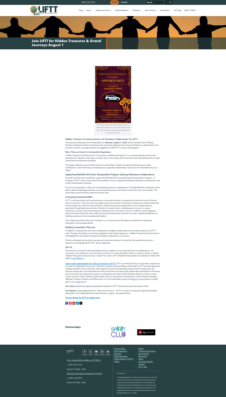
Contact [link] (124, 2)
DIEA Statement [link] (120, 356)
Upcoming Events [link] (145, 362)
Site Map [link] (117, 354)
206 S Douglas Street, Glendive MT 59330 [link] (84, 374)
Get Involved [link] (164, 10)
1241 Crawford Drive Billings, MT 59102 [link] (84, 360)
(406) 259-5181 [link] (75, 365)
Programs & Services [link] (103, 10)
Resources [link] (136, 10)
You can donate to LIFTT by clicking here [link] (82, 298)
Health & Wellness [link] (121, 10)
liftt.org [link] (135, 279)
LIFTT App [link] (177, 10)
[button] (66, 303)
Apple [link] (78, 282)
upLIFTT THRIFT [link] (190, 10)
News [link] (140, 359)
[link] (43, 10)
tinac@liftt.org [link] (78, 258)
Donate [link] (114, 2)
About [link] (88, 10)
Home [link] (81, 10)
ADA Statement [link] (120, 351)
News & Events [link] (150, 10)
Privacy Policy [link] (120, 349)
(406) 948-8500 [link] (75, 378)
